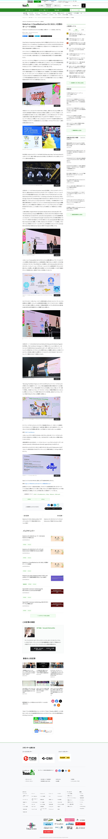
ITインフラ (31, 13)
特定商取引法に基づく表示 (45, 781)
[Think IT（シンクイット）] (29, 774)
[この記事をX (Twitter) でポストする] (52, 505)
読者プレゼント (57, 5)
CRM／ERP (60, 802)
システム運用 (25, 806)
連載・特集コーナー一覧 (32, 17)
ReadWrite (82, 808)
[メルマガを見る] (56, 771)
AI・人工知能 (26, 14)
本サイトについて (29, 779)
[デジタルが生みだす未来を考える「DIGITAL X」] (59, 828)
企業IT (45, 1)
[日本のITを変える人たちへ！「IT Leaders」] (59, 824)
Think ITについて (67, 5)
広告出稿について (76, 5)
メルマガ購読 (41, 5)
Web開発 (59, 799)
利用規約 (72, 779)
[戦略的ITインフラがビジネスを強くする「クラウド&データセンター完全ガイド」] (48, 820)
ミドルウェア (60, 796)
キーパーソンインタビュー (72, 797)
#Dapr (47, 494)
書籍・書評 (82, 797)
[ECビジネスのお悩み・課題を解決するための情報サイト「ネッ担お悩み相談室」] (48, 832)
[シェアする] (49, 505)
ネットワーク (42, 13)
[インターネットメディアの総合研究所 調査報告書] (80, 820)
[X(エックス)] (60, 701)
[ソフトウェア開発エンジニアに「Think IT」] (59, 820)
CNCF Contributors (29, 432)
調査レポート (70, 799)
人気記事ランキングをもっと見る (77, 82)
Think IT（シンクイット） (29, 5)
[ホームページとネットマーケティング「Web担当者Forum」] (70, 820)
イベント (81, 802)
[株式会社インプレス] (31, 826)
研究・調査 (74, 1)
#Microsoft (57, 494)
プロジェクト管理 (61, 804)
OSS (24, 804)
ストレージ (49, 13)
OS (81, 13)
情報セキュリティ (70, 802)
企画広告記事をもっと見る (77, 214)
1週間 (76, 29)
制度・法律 (25, 811)
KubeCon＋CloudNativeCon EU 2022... (44, 17)
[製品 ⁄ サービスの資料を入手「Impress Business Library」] (48, 828)
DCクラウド (71, 1)
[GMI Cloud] (47, 758)
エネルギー (60, 2)
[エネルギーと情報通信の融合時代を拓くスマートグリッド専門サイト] (70, 824)
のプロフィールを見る (44, 649)
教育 (59, 809)
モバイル (50, 802)
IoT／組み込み (69, 13)
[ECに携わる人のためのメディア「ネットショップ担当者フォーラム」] (80, 824)
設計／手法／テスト (34, 799)
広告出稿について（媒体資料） (46, 779)
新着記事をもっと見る (77, 130)
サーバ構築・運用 (70, 804)
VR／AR (33, 804)
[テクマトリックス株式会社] (64, 757)
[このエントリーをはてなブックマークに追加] (55, 505)
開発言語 (42, 799)
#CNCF (35, 494)
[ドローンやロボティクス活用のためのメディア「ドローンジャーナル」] (70, 828)
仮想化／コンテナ (61, 13)
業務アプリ (25, 802)
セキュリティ (51, 806)
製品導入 (52, 1)
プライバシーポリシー (29, 781)
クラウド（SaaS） (34, 802)
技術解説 (81, 795)
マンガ (60, 14)
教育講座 (66, 2)
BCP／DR (33, 806)
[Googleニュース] (54, 705)
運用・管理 (51, 804)
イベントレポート (44, 14)
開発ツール (51, 799)
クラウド (54, 13)
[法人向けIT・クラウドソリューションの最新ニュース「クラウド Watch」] (48, 824)
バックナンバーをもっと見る (43, 615)
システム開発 (76, 13)
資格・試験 (25, 809)
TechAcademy (82, 806)
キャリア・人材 (34, 809)
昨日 (69, 29)
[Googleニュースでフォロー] (66, 771)
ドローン (63, 2)
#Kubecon (52, 494)
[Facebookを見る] (59, 771)
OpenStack (38, 14)
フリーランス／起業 (43, 809)
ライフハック (51, 809)
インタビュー (51, 14)
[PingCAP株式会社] (30, 758)
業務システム (70, 795)
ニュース (81, 793)
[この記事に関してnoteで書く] (58, 505)
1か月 (82, 29)
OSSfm (71, 14)
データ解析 (42, 802)
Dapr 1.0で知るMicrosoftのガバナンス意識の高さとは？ (38, 483)
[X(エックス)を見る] (63, 771)
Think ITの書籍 (65, 14)
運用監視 (42, 806)
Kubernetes (32, 14)
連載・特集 (25, 13)
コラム (81, 804)
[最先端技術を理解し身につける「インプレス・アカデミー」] (80, 828)
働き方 (59, 806)
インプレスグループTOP (75, 781)
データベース (25, 799)
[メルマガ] (52, 701)
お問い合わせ (58, 779)
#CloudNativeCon (42, 494)
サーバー (36, 13)
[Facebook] (56, 701)
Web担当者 (60, 1)
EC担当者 (63, 1)
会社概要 (57, 781)
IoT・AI (67, 1)
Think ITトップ (25, 17)
